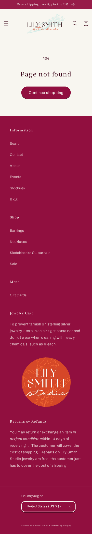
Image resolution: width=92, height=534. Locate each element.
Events (15, 177)
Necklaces (18, 242)
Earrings (17, 230)
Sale (13, 264)
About (15, 166)
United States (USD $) (44, 506)
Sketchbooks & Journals (30, 253)
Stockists (17, 188)
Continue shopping (46, 93)
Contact (16, 155)
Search (16, 143)
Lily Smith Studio (39, 525)
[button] (6, 23)
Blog (13, 199)
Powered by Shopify (60, 525)
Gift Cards (18, 295)
